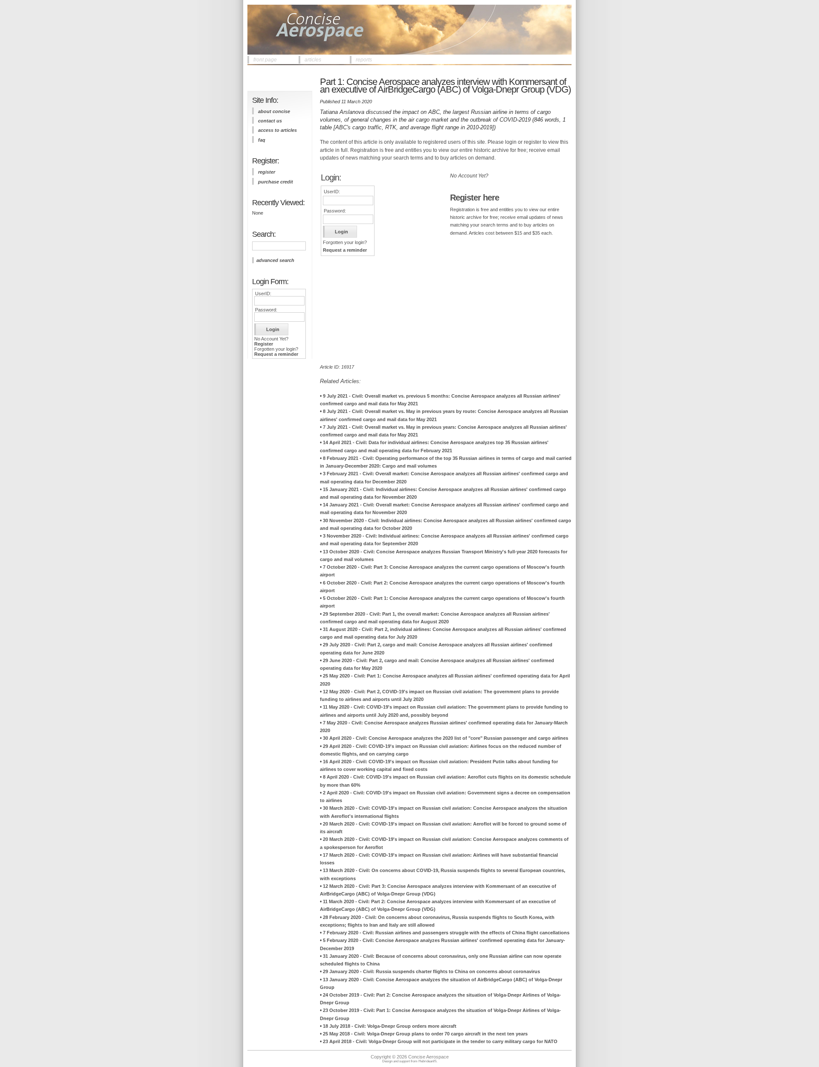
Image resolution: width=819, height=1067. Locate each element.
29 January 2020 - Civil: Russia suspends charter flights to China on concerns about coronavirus (431, 971)
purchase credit (275, 181)
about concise (274, 111)
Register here (474, 197)
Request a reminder (276, 354)
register (266, 171)
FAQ (261, 139)
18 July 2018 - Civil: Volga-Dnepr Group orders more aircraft (389, 1026)
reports (364, 60)
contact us (270, 120)
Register (263, 343)
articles (313, 60)
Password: (266, 309)
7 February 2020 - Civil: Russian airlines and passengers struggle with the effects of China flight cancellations (446, 932)
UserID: (263, 293)
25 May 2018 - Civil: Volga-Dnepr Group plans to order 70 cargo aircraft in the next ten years (425, 1033)
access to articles (277, 130)
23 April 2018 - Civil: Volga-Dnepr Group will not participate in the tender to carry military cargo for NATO (440, 1041)
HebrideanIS (427, 1061)
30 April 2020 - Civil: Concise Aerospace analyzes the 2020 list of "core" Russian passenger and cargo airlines (445, 738)
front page (265, 60)
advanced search (275, 260)
